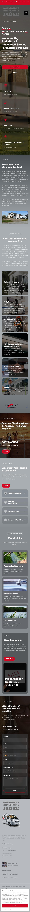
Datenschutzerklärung (6, 909)
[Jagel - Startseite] (11, 13)
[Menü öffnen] (26, 13)
